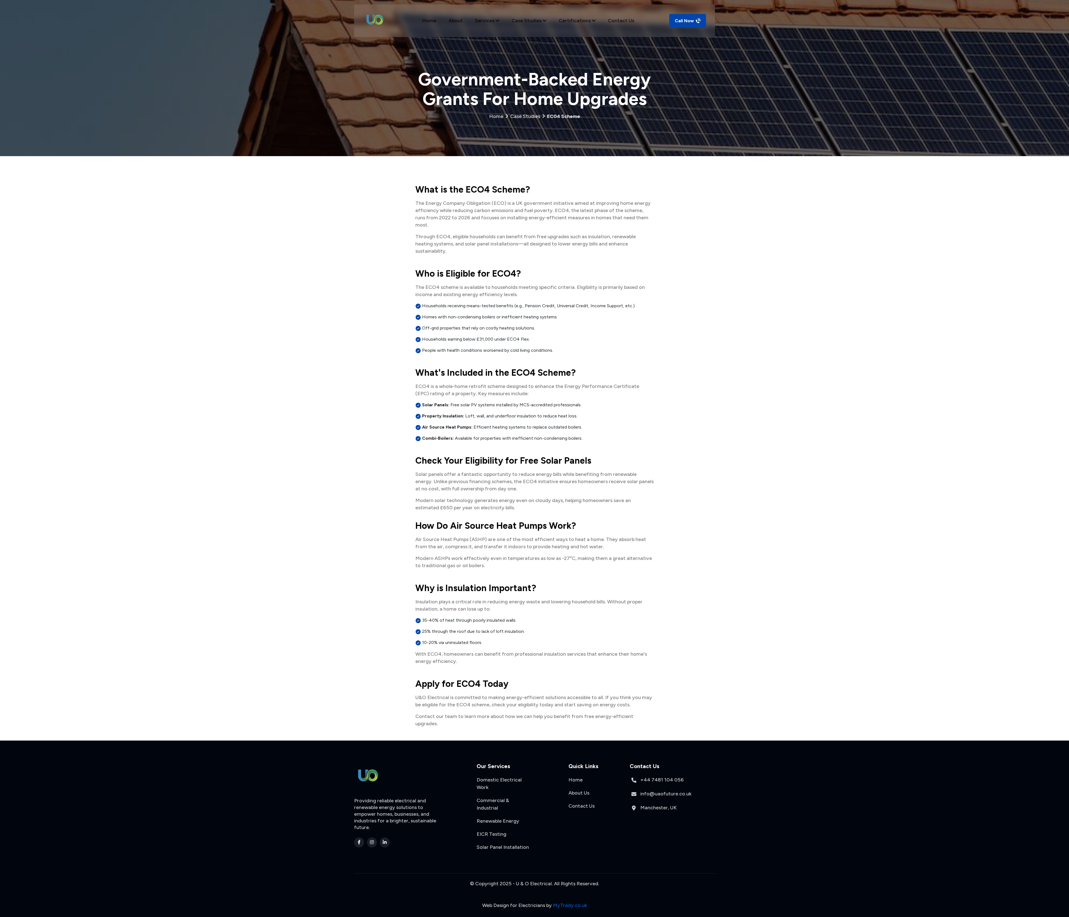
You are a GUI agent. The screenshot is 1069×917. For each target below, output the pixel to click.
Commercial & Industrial (493, 804)
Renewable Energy (498, 821)
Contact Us (621, 21)
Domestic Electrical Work (499, 783)
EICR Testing (491, 834)
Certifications (575, 21)
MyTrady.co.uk (570, 905)
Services (485, 21)
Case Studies (527, 21)
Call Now (685, 20)
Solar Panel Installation (503, 847)
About (455, 21)
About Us (578, 793)
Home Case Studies (534, 116)
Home (429, 21)
